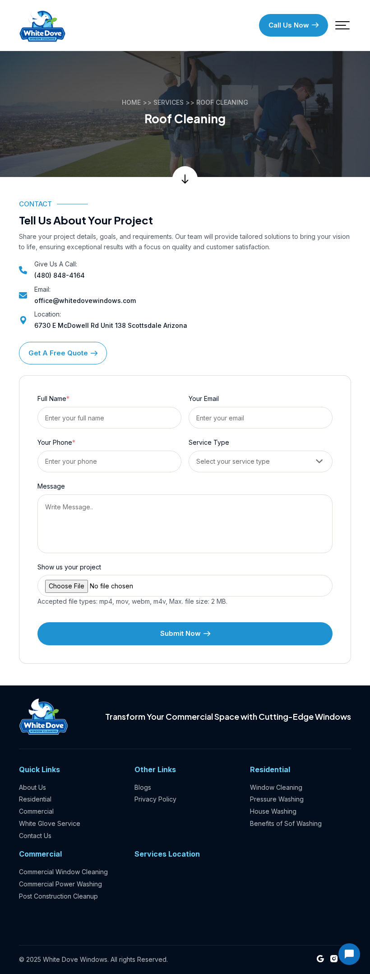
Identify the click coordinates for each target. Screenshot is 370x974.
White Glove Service (49, 823)
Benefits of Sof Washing (286, 823)
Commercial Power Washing (60, 884)
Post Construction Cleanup (58, 896)
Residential (35, 799)
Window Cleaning (276, 787)
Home (131, 102)
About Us (32, 787)
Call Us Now (288, 25)
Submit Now (180, 633)
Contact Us (35, 835)
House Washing (273, 811)
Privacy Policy (155, 799)
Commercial (36, 811)
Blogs (142, 787)
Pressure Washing (277, 799)
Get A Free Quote (58, 353)
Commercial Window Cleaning (63, 872)
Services (168, 102)
